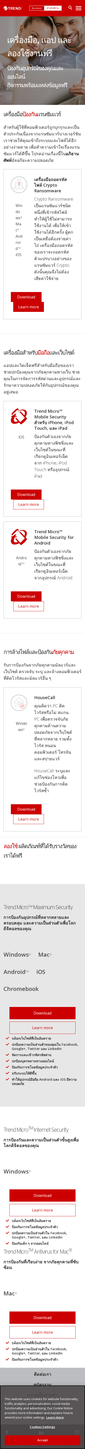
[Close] (79, 1392)
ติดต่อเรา (42, 1374)
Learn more (28, 307)
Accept (42, 1440)
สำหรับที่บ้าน (53, 8)
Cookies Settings (42, 1427)
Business (37, 8)
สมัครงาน (42, 1384)
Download (26, 297)
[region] (42, 1417)
